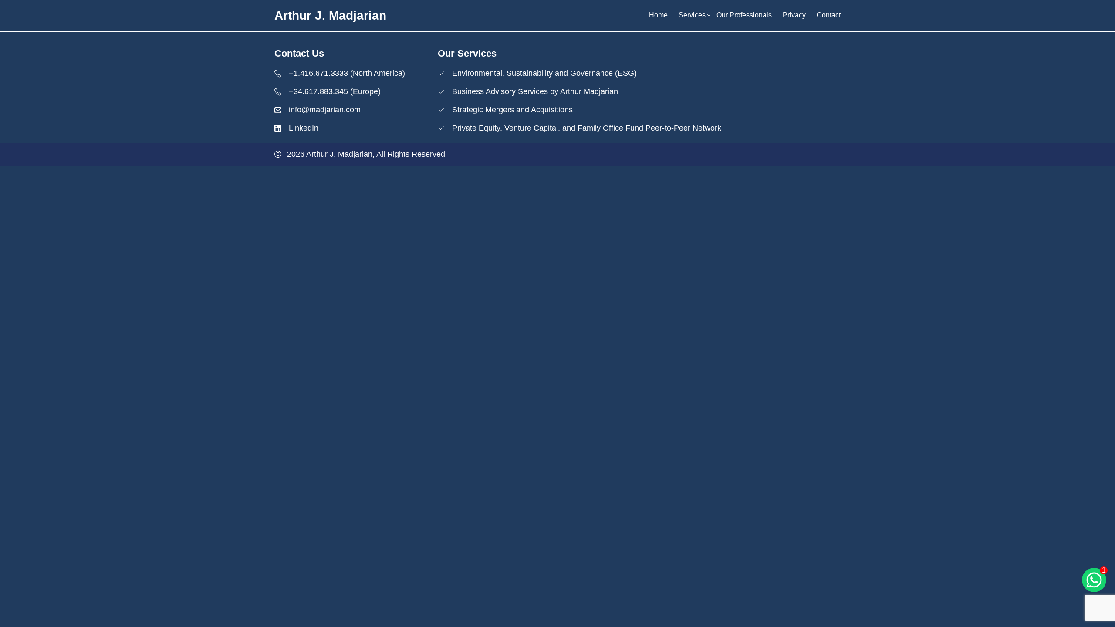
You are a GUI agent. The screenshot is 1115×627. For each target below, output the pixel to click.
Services (692, 15)
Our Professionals (744, 15)
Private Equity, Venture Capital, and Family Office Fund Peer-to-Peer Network (586, 128)
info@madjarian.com (325, 109)
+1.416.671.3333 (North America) (347, 73)
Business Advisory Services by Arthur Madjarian (535, 91)
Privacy (794, 15)
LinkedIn (303, 128)
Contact (829, 15)
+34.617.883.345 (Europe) (335, 91)
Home (658, 15)
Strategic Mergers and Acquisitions (512, 109)
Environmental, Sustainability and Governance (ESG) (544, 73)
